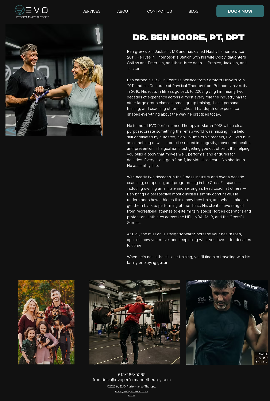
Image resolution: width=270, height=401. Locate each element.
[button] (124, 11)
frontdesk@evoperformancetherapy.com (132, 379)
